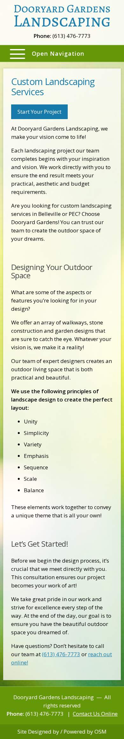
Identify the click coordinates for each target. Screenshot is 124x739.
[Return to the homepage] (62, 15)
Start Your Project (39, 111)
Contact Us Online (95, 713)
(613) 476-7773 (61, 654)
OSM (100, 731)
